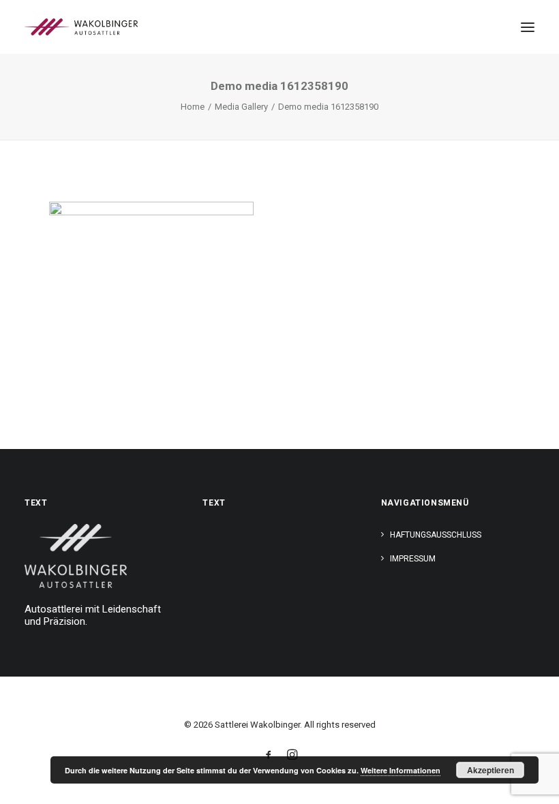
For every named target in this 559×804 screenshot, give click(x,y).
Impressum (413, 558)
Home (193, 107)
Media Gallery (241, 107)
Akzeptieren (490, 770)
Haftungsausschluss (435, 535)
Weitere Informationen (400, 770)
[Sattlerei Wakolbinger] (81, 26)
